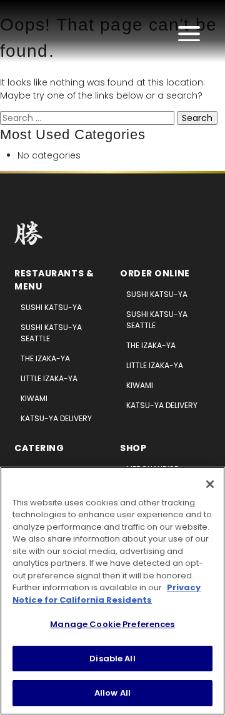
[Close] (210, 484)
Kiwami (34, 398)
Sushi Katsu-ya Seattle (51, 333)
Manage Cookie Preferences (112, 624)
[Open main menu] (189, 33)
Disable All (112, 658)
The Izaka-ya (45, 358)
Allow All (112, 693)
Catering (39, 448)
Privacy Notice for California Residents (106, 593)
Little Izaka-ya (49, 378)
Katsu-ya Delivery (56, 418)
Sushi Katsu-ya (51, 307)
